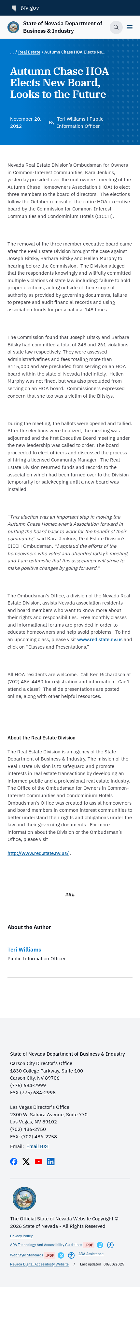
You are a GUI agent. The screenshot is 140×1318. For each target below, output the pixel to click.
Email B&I (37, 1146)
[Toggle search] (116, 27)
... (12, 52)
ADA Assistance (91, 1254)
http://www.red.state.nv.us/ (38, 853)
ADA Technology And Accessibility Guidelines (46, 1244)
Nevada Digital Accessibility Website (39, 1264)
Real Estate (29, 52)
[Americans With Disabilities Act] (110, 1245)
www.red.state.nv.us (99, 639)
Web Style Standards (26, 1255)
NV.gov (30, 7)
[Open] (130, 27)
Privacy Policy (21, 1236)
